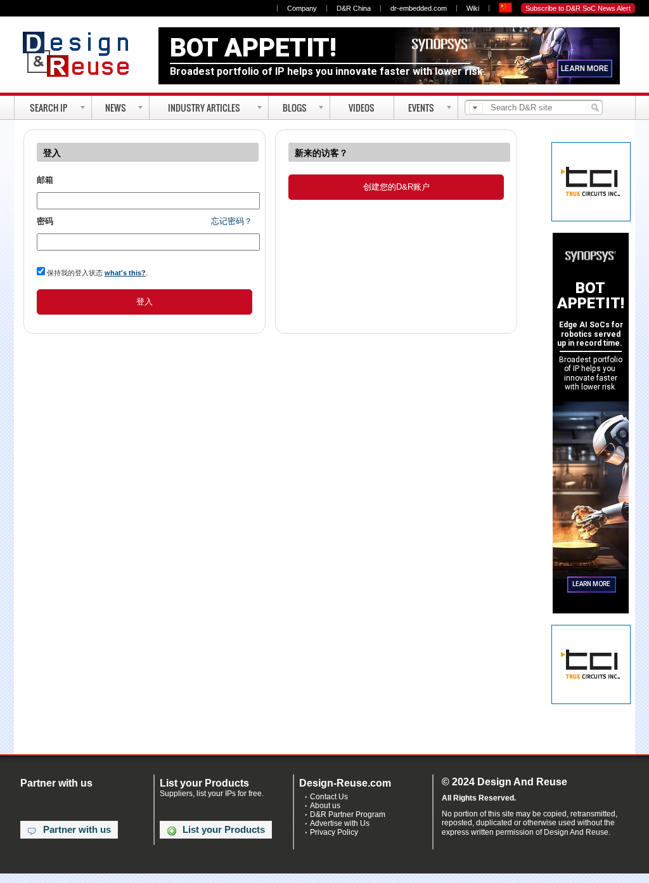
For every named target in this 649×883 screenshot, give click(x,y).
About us (325, 805)
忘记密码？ (231, 221)
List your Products (224, 830)
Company (302, 8)
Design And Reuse (82, 54)
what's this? (125, 273)
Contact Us (329, 796)
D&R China (354, 8)
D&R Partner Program (347, 814)
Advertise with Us (339, 823)
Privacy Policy (334, 832)
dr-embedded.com (418, 8)
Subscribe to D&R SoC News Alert (578, 8)
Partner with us (77, 830)
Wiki (472, 8)
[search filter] (476, 108)
